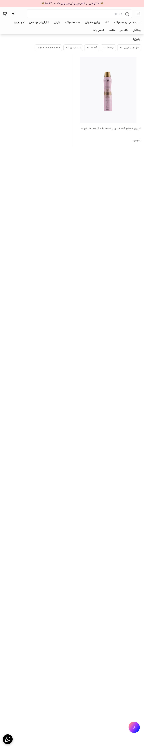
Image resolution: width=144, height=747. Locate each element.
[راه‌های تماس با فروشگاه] (8, 739)
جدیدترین (129, 48)
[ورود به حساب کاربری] (14, 13)
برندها (110, 48)
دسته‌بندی (75, 48)
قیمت (94, 48)
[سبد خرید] (5, 13)
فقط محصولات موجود (48, 48)
